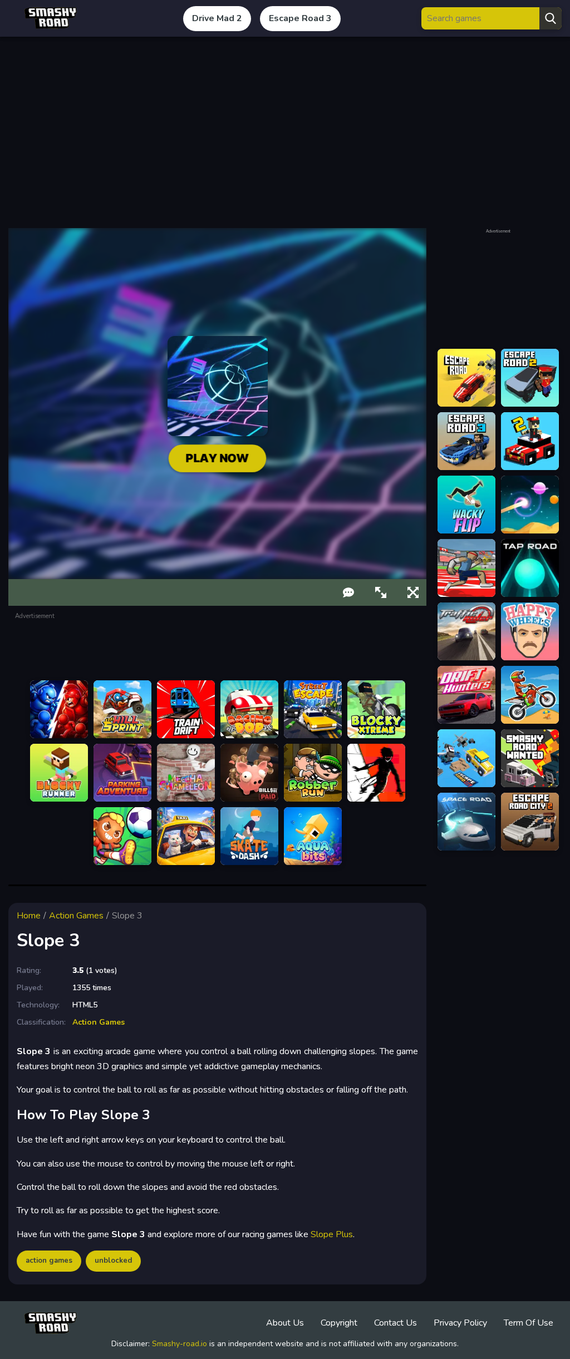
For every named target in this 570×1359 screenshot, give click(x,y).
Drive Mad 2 (217, 18)
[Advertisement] (285, 132)
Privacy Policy (460, 1323)
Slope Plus (332, 1234)
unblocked (113, 1261)
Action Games (76, 915)
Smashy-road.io (179, 1343)
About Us (285, 1323)
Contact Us (395, 1323)
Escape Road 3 (300, 18)
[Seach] (550, 18)
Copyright (339, 1323)
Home (29, 915)
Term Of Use (528, 1323)
